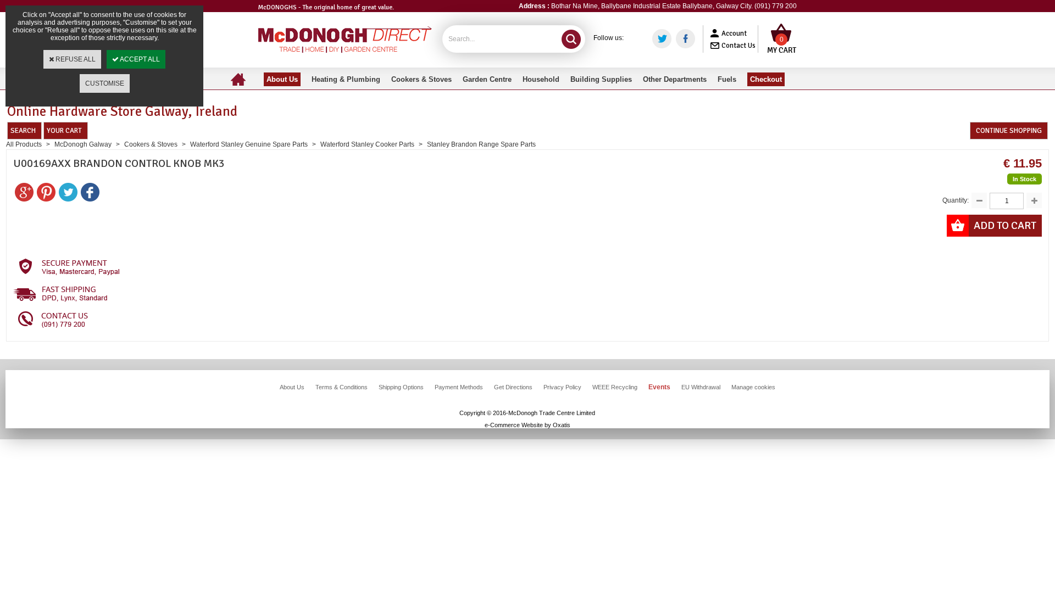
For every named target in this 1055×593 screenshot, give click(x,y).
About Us (292, 387)
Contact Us (738, 45)
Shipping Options (401, 387)
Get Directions (513, 387)
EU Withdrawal (700, 387)
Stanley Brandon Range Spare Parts (481, 144)
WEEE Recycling (614, 387)
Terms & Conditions (341, 387)
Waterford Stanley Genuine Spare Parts (249, 144)
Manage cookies (753, 387)
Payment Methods (459, 387)
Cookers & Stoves (150, 144)
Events (659, 387)
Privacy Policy (562, 387)
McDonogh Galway (83, 144)
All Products (24, 144)
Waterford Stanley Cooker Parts (367, 144)
